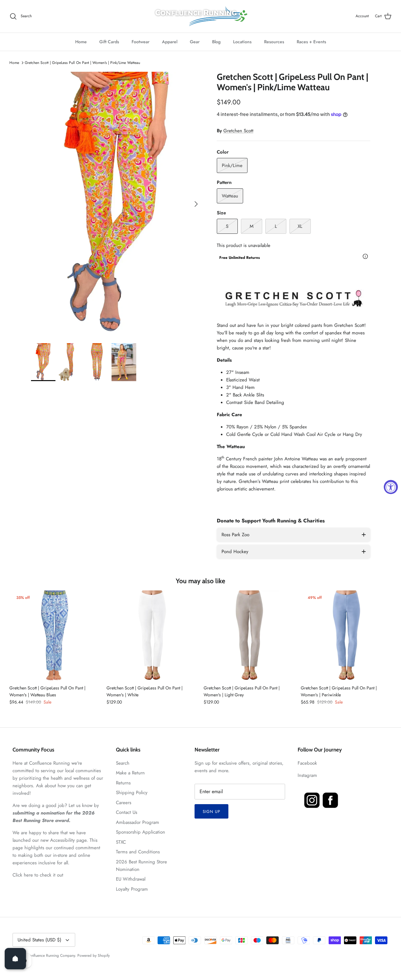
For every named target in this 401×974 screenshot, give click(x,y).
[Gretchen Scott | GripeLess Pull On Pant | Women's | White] (152, 635)
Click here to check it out (38, 875)
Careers (123, 802)
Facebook (307, 763)
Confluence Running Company (51, 955)
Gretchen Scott (238, 130)
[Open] (15, 958)
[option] (117, 204)
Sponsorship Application (140, 832)
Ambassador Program (137, 822)
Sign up (211, 811)
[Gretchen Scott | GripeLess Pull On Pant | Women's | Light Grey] (249, 635)
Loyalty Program (132, 889)
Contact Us (126, 812)
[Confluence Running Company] (200, 16)
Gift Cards (109, 42)
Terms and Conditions (138, 851)
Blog (216, 42)
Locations (242, 42)
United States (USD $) (39, 939)
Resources (274, 42)
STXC (121, 842)
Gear (195, 42)
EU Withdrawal (130, 879)
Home (81, 42)
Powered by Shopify (93, 955)
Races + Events (311, 42)
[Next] (196, 204)
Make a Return (130, 772)
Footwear (140, 42)
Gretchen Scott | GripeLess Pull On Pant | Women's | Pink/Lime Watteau (82, 62)
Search (122, 763)
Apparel (169, 42)
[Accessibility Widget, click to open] (391, 487)
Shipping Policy (132, 792)
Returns (123, 782)
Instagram (307, 775)
